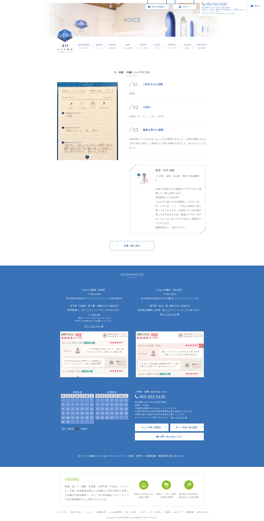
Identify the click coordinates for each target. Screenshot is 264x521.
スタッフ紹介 (143, 46)
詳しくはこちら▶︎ (228, 13)
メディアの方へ (172, 46)
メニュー (99, 46)
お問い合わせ (203, 512)
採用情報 (202, 46)
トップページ (61, 512)
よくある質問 (128, 46)
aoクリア (178, 512)
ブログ (157, 46)
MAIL (257, 5)
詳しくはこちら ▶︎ (94, 326)
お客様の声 (112, 46)
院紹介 (187, 46)
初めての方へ (84, 46)
